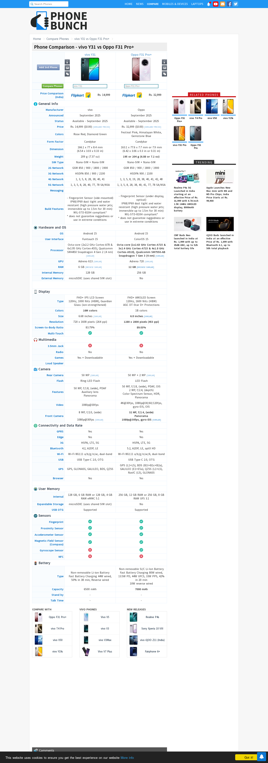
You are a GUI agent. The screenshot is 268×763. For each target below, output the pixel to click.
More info (127, 757)
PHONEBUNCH (69, 20)
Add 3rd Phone (48, 67)
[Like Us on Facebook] (229, 4)
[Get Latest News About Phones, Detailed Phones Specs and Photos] (39, 21)
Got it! (248, 757)
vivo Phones (88, 609)
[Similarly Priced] (101, 127)
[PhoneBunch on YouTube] (215, 5)
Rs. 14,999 (103, 95)
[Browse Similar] (93, 267)
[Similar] (90, 256)
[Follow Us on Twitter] (235, 4)
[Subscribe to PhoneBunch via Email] (222, 4)
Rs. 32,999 (154, 95)
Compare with (41, 609)
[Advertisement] (172, 21)
